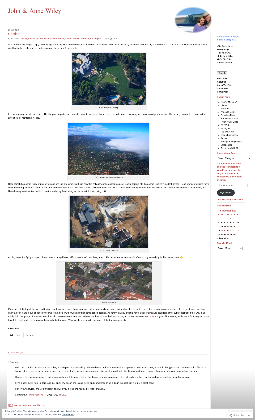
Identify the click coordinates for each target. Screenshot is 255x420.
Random (84, 38)
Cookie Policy (68, 414)
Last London (226, 145)
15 (231, 227)
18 (219, 231)
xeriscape (153, 316)
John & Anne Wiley (34, 10)
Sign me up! (226, 193)
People (76, 38)
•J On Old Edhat (224, 59)
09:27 (64, 394)
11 (219, 227)
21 (228, 231)
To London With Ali (229, 148)
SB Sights (225, 128)
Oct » (227, 238)
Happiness (33, 38)
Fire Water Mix (227, 132)
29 (231, 235)
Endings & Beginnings (231, 142)
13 (225, 227)
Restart (224, 138)
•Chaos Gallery (224, 63)
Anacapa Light (227, 112)
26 (222, 235)
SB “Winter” (226, 125)
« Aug (220, 238)
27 (225, 235)
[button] (109, 79)
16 (234, 227)
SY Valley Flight (228, 115)
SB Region (95, 38)
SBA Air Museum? (229, 102)
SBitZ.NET (222, 79)
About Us (221, 82)
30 (234, 235)
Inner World (58, 38)
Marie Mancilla (36, 394)
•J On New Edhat (225, 56)
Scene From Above (230, 135)
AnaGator (225, 109)
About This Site (224, 85)
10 (237, 223)
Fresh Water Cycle (229, 122)
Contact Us (222, 89)
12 (222, 227)
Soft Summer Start (229, 119)
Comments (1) (15, 352)
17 (237, 227)
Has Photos (45, 38)
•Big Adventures (225, 46)
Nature (68, 38)
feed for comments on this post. (27, 405)
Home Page (222, 92)
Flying (24, 38)
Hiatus (224, 105)
